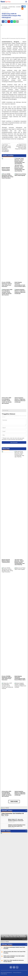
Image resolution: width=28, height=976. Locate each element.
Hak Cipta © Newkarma (6, 972)
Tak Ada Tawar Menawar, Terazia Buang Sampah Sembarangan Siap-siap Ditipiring (20, 168)
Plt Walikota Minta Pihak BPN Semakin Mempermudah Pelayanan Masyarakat (20, 146)
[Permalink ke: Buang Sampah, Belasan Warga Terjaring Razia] (7, 162)
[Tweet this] (6, 21)
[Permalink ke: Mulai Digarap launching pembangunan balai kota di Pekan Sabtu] (20, 227)
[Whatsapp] (14, 21)
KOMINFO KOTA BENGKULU (17, 19)
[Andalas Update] (6, 1)
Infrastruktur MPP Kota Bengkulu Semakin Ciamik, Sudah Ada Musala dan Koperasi (6, 400)
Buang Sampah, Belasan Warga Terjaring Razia (6, 169)
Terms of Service (17, 972)
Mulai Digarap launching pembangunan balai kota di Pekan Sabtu (20, 678)
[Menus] (26, 1)
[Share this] (3, 21)
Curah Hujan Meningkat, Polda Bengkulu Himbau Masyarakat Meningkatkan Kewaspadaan (6, 147)
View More (14, 801)
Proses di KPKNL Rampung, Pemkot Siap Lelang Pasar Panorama (7, 678)
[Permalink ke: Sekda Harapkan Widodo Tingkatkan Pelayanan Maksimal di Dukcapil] (20, 342)
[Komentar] (17, 21)
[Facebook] (22, 6)
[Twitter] (25, 6)
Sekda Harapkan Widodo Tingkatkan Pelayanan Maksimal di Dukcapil (20, 793)
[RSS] (22, 9)
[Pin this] (9, 21)
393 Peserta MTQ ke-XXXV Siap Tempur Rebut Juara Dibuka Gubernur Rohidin (13, 936)
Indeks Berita (4, 973)
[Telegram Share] (11, 21)
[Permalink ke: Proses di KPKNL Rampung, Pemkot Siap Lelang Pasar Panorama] (7, 227)
